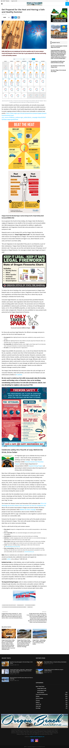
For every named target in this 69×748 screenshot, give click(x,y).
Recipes (37, 696)
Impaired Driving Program (36, 466)
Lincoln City (38, 704)
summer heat (30, 607)
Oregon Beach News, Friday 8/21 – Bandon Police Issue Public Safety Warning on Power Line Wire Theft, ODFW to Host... (21, 671)
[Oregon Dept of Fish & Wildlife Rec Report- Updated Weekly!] (39, 671)
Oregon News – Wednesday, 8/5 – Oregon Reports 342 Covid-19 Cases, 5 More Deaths (39, 642)
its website (19, 374)
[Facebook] (66, 1)
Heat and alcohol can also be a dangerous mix (32, 505)
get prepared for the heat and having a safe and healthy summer (14, 607)
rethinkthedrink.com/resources (12, 546)
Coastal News (40, 690)
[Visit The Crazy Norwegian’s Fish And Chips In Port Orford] (5, 663)
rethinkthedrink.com (29, 551)
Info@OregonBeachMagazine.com (37, 736)
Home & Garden (39, 698)
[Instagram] (67, 1)
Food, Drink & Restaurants (42, 694)
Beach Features (40, 692)
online (9, 559)
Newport (38, 702)
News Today (38, 686)
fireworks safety (20, 605)
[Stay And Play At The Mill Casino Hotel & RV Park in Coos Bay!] (5, 679)
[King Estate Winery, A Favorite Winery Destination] (39, 663)
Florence (38, 700)
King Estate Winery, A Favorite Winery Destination (55, 662)
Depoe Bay (38, 706)
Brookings (38, 708)
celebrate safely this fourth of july (9, 605)
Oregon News (40, 688)
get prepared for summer (30, 605)
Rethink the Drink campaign (28, 509)
